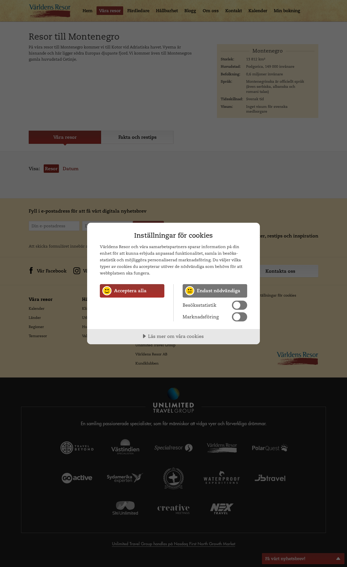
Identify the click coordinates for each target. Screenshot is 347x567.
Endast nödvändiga (218, 291)
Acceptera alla (130, 291)
